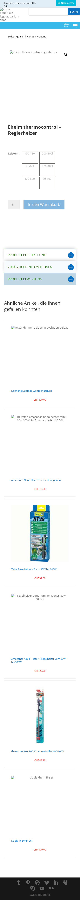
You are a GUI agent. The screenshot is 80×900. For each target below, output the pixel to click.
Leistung (13, 153)
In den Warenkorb (44, 204)
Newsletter (67, 3)
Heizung (41, 36)
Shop (32, 36)
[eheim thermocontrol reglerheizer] (40, 80)
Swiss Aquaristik (17, 36)
